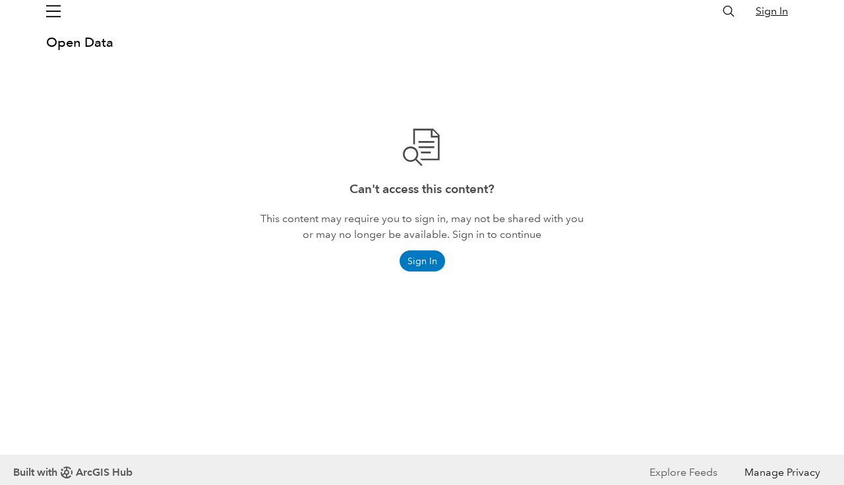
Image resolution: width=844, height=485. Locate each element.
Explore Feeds (683, 472)
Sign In (772, 11)
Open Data (79, 42)
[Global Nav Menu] (53, 11)
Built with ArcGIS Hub (73, 472)
